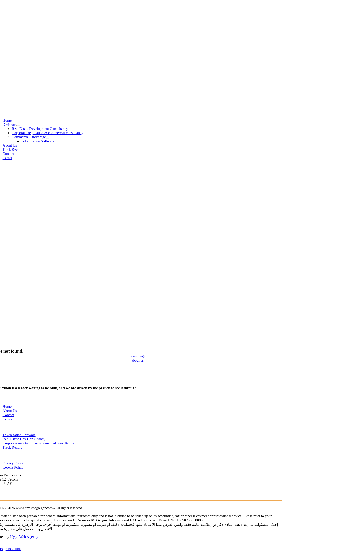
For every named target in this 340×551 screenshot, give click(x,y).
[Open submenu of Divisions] (18, 125)
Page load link (10, 549)
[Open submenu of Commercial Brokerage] (47, 138)
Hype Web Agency (24, 537)
